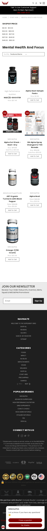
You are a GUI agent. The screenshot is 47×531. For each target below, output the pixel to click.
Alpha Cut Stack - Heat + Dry (12, 143)
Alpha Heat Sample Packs (35, 92)
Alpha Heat (35, 196)
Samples (23, 381)
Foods (23, 352)
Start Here (23, 374)
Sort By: (7, 54)
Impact (23, 356)
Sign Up (38, 301)
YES (23, 418)
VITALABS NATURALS (23, 415)
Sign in (18, 336)
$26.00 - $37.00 (8, 34)
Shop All (23, 327)
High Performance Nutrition (23, 402)
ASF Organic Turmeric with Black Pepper (12, 199)
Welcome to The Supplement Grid (23, 323)
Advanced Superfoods (23, 399)
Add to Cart (34, 100)
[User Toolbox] (36, 3)
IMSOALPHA (23, 396)
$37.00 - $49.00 (8, 37)
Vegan (23, 365)
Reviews (23, 330)
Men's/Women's (23, 362)
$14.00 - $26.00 (8, 31)
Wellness (23, 368)
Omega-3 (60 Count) (12, 251)
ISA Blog (23, 359)
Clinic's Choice (23, 409)
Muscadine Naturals (23, 412)
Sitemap (23, 339)
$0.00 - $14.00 (7, 28)
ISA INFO (23, 333)
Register (27, 336)
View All (23, 421)
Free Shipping (23, 378)
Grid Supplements (23, 406)
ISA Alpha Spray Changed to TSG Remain (35, 145)
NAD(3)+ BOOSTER (12, 97)
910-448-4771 (23, 12)
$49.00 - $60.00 (8, 40)
